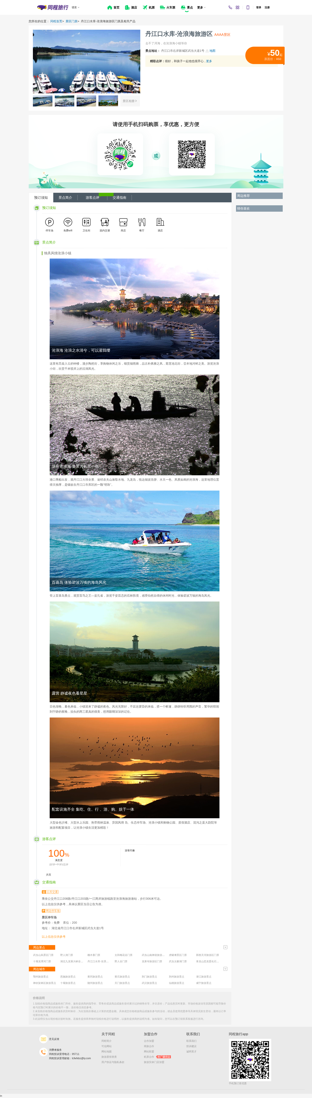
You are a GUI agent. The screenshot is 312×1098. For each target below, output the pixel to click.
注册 (267, 7)
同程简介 (106, 1040)
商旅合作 (149, 1046)
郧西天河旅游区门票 (207, 955)
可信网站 (106, 1046)
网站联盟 (149, 1051)
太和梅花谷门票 (123, 955)
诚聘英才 (191, 1051)
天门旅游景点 (122, 983)
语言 (74, 7)
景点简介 (65, 197)
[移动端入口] (248, 7)
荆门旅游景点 (149, 976)
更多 (209, 61)
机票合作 (157, 1056)
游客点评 (92, 197)
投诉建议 (191, 1046)
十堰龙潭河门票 (42, 961)
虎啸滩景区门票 (178, 955)
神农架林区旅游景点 (44, 983)
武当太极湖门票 (178, 961)
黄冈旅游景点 (95, 976)
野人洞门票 (66, 955)
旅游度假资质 (109, 1056)
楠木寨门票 (93, 955)
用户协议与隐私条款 (112, 1062)
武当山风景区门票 (43, 955)
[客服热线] (230, 7)
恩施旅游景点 (68, 976)
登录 (258, 7)
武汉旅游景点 (149, 983)
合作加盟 (149, 1040)
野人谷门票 (121, 961)
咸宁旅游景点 (203, 983)
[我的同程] (237, 7)
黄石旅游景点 (122, 976)
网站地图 (106, 1051)
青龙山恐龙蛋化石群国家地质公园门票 (217, 961)
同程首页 (56, 21)
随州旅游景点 (95, 983)
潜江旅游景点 (203, 976)
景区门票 (71, 21)
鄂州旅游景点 (40, 976)
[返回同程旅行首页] (52, 7)
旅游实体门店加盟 (154, 1062)
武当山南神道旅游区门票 (156, 955)
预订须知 (41, 197)
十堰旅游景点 (68, 983)
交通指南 (119, 197)
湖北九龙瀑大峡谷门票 (73, 961)
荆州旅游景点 (176, 976)
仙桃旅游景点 (176, 983)
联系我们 (191, 1040)
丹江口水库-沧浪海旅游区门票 (104, 961)
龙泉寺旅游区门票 (152, 961)
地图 (212, 50)
